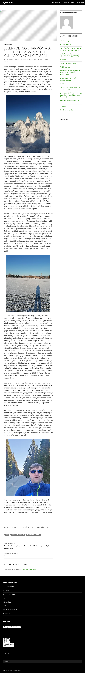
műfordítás (7, 602)
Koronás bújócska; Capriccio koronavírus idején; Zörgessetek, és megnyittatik (27, 546)
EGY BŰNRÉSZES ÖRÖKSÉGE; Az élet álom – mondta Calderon (71, 49)
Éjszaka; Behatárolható (68, 63)
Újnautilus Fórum (68, 2)
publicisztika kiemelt (33, 534)
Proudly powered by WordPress (12, 670)
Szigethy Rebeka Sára (29, 59)
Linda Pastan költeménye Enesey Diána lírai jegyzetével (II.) (70, 55)
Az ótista (63, 59)
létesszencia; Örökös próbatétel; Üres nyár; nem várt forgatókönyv (70, 72)
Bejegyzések (8, 45)
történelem (7, 613)
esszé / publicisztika (18, 534)
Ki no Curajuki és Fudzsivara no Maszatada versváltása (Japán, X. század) (71, 95)
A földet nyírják (65, 41)
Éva (11, 554)
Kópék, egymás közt (66, 110)
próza (5, 598)
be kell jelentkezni (29, 570)
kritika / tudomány (9, 594)
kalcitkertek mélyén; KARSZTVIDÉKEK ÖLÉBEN (70, 88)
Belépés (6, 653)
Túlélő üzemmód (65, 67)
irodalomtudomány (10, 610)
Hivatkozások (56, 2)
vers (4, 606)
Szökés (62, 84)
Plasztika (63, 106)
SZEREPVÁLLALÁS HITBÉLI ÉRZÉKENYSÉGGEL (68, 79)
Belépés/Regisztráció (10, 583)
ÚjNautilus (8, 2)
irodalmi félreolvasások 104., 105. (70, 101)
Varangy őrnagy (65, 45)
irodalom (6, 590)
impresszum (80, 2)
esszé (7, 534)
